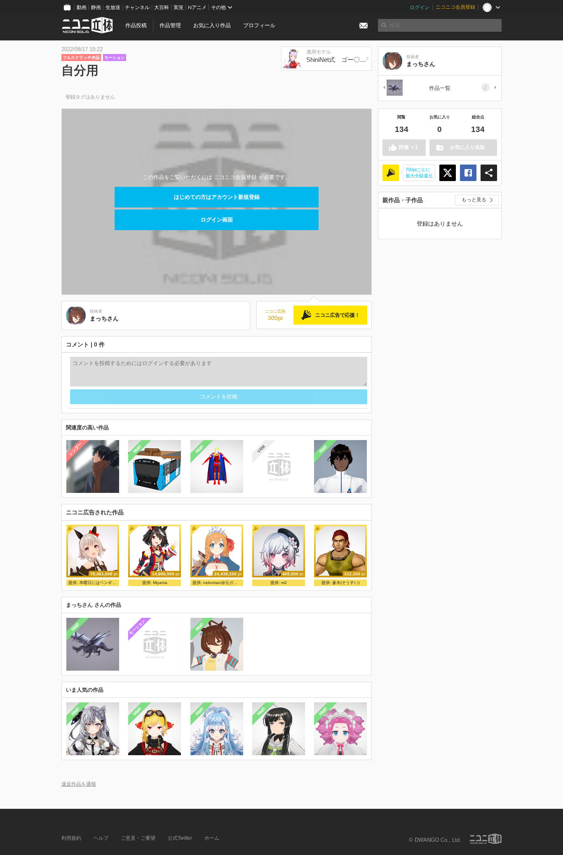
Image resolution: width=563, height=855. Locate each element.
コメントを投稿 (218, 396)
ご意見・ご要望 (138, 838)
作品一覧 (439, 88)
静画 (96, 7)
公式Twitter (180, 838)
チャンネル (137, 7)
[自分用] (487, 88)
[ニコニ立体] (485, 839)
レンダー (75, 449)
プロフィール (259, 25)
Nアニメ (197, 7)
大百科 (161, 7)
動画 (82, 7)
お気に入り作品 (212, 25)
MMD (137, 449)
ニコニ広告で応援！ (337, 315)
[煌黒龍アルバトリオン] (392, 88)
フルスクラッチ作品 (81, 57)
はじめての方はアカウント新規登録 (217, 197)
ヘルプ (101, 838)
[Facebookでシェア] (468, 173)
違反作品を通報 (78, 784)
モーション (114, 57)
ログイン (419, 7)
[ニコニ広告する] (390, 173)
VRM (261, 449)
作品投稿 (136, 25)
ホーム (211, 838)
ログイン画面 (217, 220)
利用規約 (71, 838)
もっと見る (474, 200)
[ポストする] (447, 173)
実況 (178, 7)
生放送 (113, 7)
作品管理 (170, 25)
